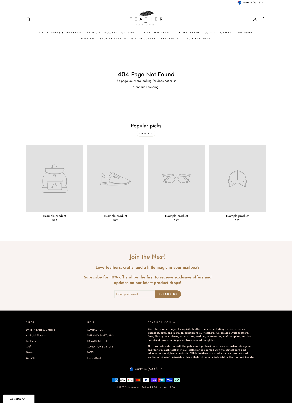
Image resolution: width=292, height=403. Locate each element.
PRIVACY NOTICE (97, 341)
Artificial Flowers (35, 335)
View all (146, 133)
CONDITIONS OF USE (100, 346)
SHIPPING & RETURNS (100, 335)
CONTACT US (95, 330)
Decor (29, 352)
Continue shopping (146, 87)
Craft (28, 346)
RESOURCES (94, 358)
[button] (18, 399)
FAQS (90, 352)
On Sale (30, 358)
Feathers (31, 341)
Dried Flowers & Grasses (40, 330)
